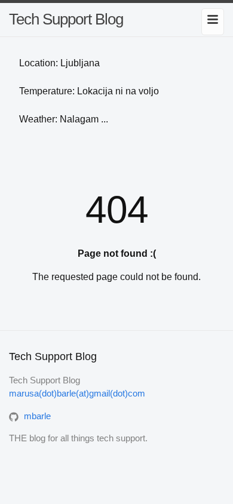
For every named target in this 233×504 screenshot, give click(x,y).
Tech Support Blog (66, 19)
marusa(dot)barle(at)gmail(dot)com (77, 393)
